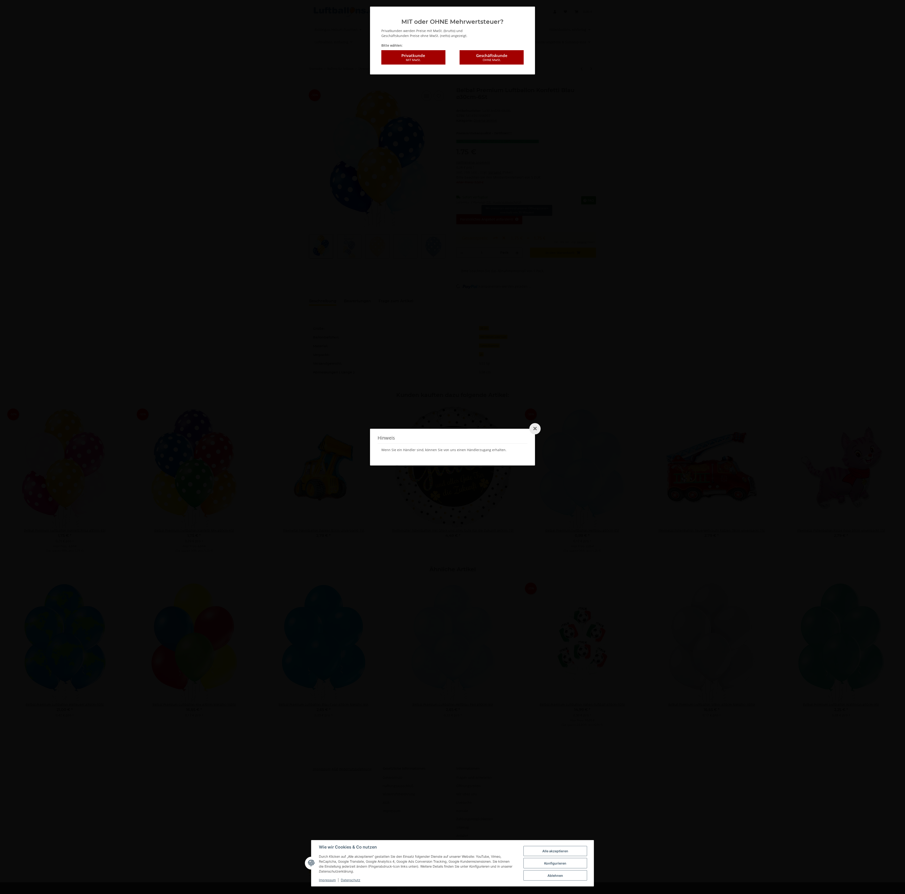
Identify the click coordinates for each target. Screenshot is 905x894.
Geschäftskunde (491, 57)
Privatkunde (413, 57)
